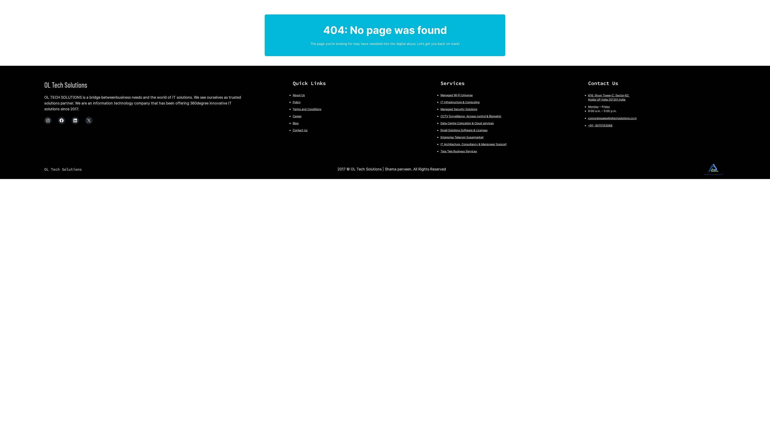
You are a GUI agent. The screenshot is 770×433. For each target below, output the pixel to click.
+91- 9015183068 (600, 125)
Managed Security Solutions (459, 109)
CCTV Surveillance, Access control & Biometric (471, 116)
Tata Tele (447, 151)
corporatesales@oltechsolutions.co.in (612, 118)
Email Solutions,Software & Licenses (464, 130)
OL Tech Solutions (65, 84)
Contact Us (300, 130)
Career (297, 116)
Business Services (465, 151)
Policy (297, 102)
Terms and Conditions (307, 109)
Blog (296, 123)
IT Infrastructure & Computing (460, 102)
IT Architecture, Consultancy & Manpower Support (474, 144)
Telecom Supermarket (468, 137)
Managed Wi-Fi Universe (457, 95)
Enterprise (447, 137)
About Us (299, 95)
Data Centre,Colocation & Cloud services (467, 123)
